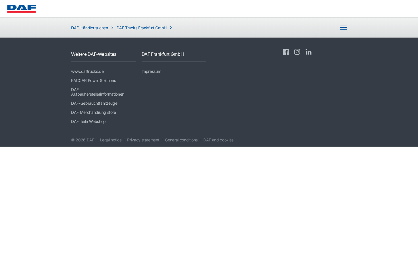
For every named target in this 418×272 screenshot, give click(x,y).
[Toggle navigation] (343, 27)
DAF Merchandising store (93, 112)
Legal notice (111, 139)
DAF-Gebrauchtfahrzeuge (94, 103)
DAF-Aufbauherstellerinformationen (97, 91)
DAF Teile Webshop (88, 121)
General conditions (181, 139)
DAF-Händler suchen (89, 27)
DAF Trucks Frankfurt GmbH (142, 27)
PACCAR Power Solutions (93, 80)
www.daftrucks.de (87, 71)
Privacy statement (143, 139)
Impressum (151, 71)
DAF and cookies (218, 139)
